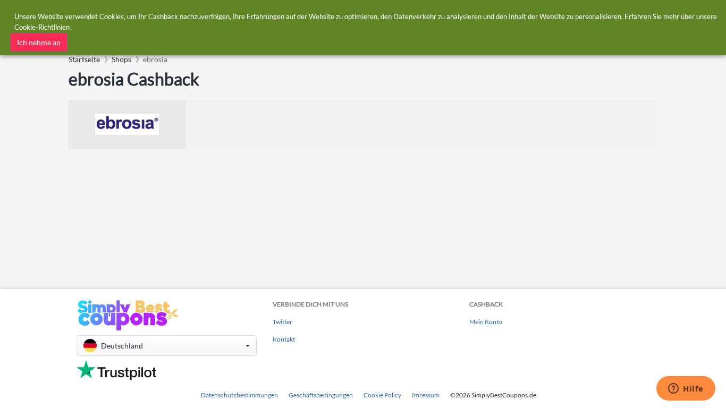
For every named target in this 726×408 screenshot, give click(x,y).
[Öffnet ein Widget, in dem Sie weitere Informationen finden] (685, 389)
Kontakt (284, 339)
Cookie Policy (382, 395)
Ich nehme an (39, 42)
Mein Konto (485, 322)
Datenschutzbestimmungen (239, 395)
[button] (167, 345)
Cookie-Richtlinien (42, 27)
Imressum (426, 395)
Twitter (282, 322)
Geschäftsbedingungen (321, 395)
